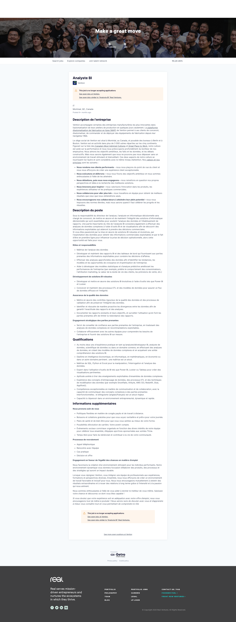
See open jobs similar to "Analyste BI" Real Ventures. (100, 97)
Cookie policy (124, 561)
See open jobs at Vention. (89, 94)
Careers (135, 593)
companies (76, 61)
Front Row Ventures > (174, 596)
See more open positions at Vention (118, 534)
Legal (134, 596)
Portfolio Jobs (139, 589)
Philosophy (111, 593)
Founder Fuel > (170, 593)
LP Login (135, 600)
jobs (57, 61)
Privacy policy (112, 561)
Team (107, 596)
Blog (107, 600)
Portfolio (110, 589)
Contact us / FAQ (171, 589)
